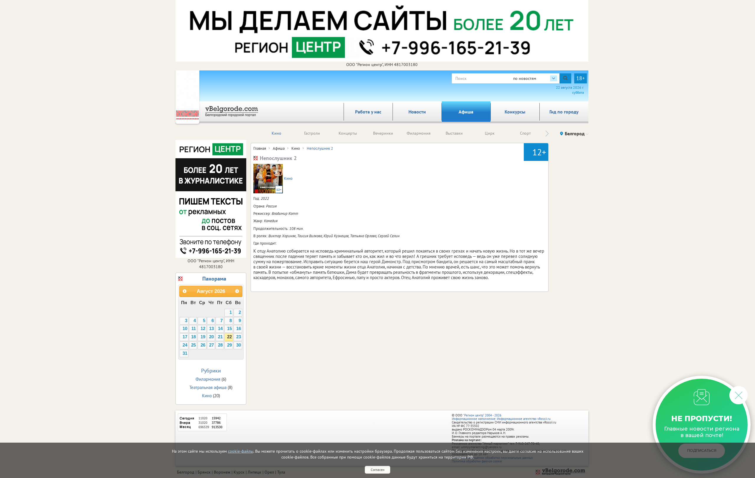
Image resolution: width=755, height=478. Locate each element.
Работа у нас (368, 112)
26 (203, 345)
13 (211, 328)
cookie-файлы (240, 451)
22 (229, 336)
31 (185, 353)
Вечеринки (383, 133)
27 (211, 345)
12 (203, 328)
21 (220, 336)
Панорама (214, 278)
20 (211, 336)
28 (220, 345)
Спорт (525, 133)
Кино (276, 133)
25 (193, 345)
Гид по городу (564, 112)
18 (193, 336)
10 (185, 328)
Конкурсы (515, 112)
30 (238, 345)
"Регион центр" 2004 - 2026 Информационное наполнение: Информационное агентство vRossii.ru (501, 417)
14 (220, 328)
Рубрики (211, 370)
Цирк (490, 133)
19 (203, 336)
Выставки (454, 133)
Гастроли (312, 133)
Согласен (377, 469)
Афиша (466, 112)
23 (238, 336)
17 (185, 336)
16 (238, 328)
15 (229, 328)
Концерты (348, 133)
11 (193, 328)
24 (185, 345)
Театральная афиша (207, 387)
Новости (417, 112)
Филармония (419, 133)
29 (229, 345)
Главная (259, 148)
